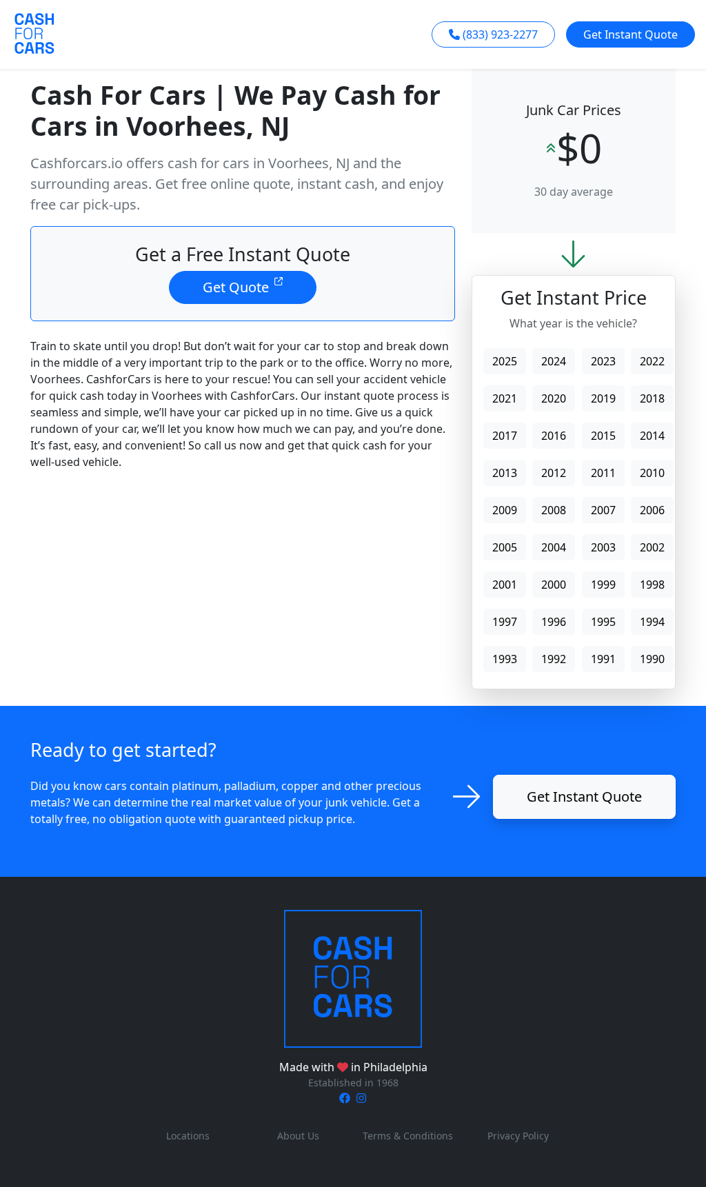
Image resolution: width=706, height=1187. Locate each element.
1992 (553, 659)
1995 (603, 621)
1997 (504, 621)
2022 (652, 361)
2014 (652, 435)
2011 (603, 472)
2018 (652, 398)
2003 (603, 547)
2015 (603, 435)
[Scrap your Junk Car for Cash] (34, 33)
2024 (553, 361)
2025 (504, 361)
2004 (553, 547)
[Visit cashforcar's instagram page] (361, 1098)
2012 (553, 472)
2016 (553, 435)
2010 (652, 472)
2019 (603, 398)
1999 (603, 584)
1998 (652, 584)
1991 (603, 659)
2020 (553, 398)
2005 (504, 547)
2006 (652, 510)
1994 (652, 621)
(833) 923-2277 (500, 34)
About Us (298, 1135)
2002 (652, 547)
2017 (504, 435)
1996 (553, 621)
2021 (504, 398)
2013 (504, 472)
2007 (603, 510)
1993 (504, 659)
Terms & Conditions (408, 1135)
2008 (553, 510)
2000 (553, 584)
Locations (188, 1135)
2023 (603, 361)
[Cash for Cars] (353, 977)
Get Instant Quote (630, 34)
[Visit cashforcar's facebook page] (344, 1098)
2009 (504, 510)
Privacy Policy (518, 1135)
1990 (652, 659)
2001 (504, 584)
